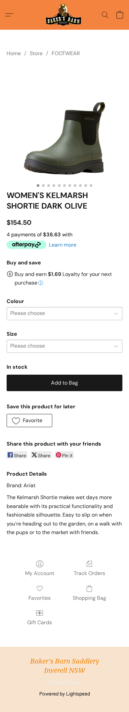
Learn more (62, 244)
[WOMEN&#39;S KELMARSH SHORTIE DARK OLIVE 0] (64, 122)
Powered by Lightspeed (64, 694)
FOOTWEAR (66, 53)
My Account (39, 573)
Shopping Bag (89, 597)
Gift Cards (39, 622)
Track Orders (89, 573)
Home (14, 53)
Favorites (39, 597)
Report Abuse (64, 683)
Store (36, 53)
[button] (64, 15)
